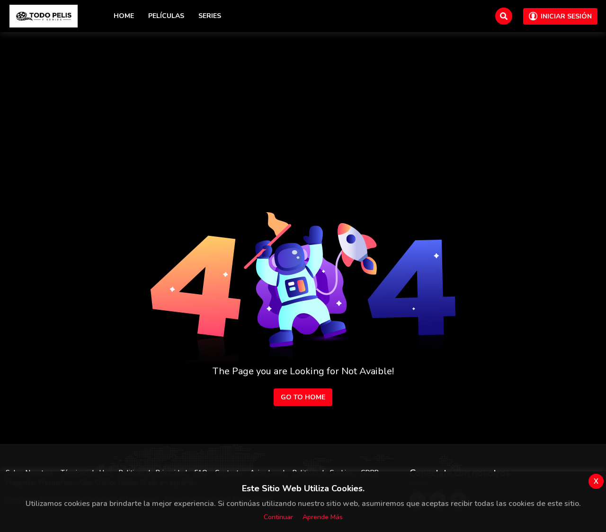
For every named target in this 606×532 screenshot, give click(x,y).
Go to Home (303, 397)
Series (209, 15)
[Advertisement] (303, 103)
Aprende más (323, 517)
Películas (166, 15)
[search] (503, 16)
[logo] (43, 16)
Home (124, 15)
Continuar (278, 517)
